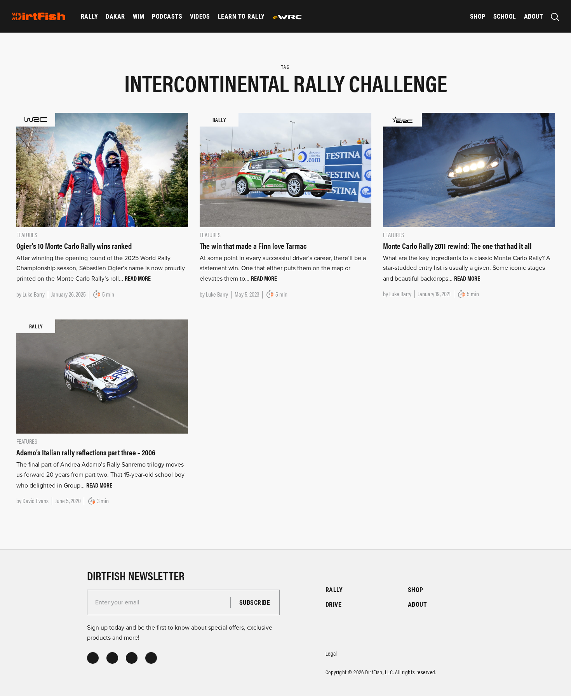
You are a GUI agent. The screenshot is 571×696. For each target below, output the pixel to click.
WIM (138, 16)
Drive (333, 604)
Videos (200, 16)
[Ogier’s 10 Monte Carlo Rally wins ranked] (102, 170)
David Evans (36, 500)
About (533, 16)
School (504, 16)
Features (26, 234)
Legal (331, 653)
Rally (89, 16)
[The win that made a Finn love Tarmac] (285, 170)
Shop (478, 16)
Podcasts (167, 16)
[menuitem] (89, 16)
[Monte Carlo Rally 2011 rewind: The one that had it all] (469, 169)
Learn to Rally (241, 16)
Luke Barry (34, 294)
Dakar (115, 16)
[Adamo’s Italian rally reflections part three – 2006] (102, 376)
